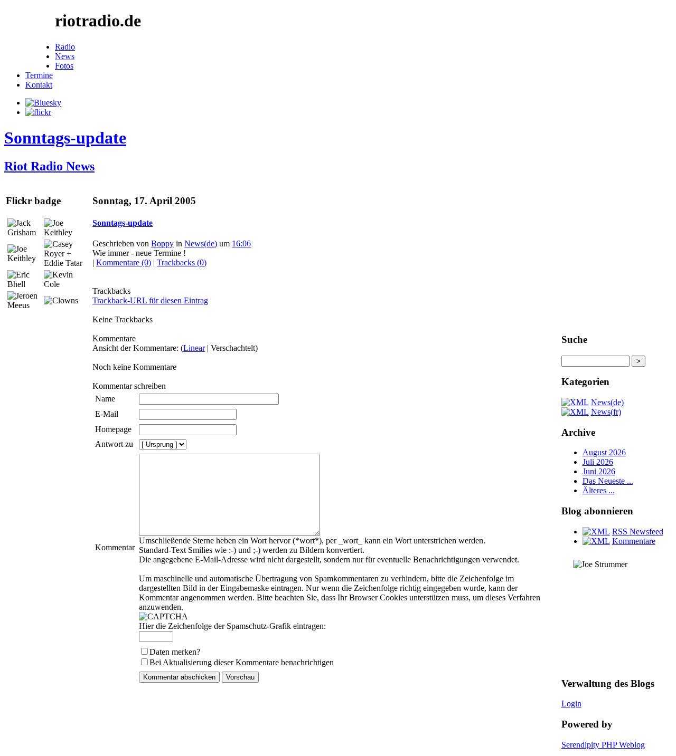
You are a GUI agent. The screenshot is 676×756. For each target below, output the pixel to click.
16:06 (241, 243)
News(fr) (606, 411)
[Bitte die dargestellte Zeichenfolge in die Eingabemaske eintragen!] (163, 616)
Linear (194, 347)
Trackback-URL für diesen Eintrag (150, 300)
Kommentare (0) (123, 262)
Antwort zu (114, 443)
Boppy (162, 243)
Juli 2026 (598, 461)
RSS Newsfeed (637, 531)
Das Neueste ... (608, 480)
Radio (65, 46)
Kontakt (38, 84)
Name (105, 398)
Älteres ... (599, 490)
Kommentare (633, 541)
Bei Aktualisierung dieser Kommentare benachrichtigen (241, 662)
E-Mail (106, 413)
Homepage (113, 429)
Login (571, 703)
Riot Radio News (49, 166)
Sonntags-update (65, 137)
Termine (39, 75)
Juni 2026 (599, 471)
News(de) (200, 243)
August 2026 (604, 452)
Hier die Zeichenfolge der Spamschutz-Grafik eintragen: (232, 625)
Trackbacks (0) (181, 262)
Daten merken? (174, 651)
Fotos (64, 65)
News (64, 56)
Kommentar (115, 547)
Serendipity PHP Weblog (603, 744)
